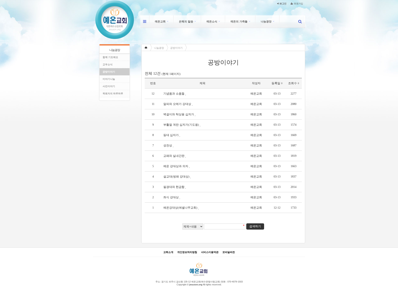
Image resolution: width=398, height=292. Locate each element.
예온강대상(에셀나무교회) (180, 207)
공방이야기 (176, 47)
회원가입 (298, 3)
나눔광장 (266, 21)
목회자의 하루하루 (113, 93)
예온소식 (211, 21)
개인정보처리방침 (187, 252)
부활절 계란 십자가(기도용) (181, 124)
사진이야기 (109, 86)
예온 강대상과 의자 (175, 166)
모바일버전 (228, 252)
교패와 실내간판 (173, 155)
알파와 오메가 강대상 (177, 104)
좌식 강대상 (171, 197)
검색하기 (255, 226)
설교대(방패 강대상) (176, 176)
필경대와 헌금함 (173, 187)
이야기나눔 (109, 79)
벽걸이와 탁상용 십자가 (178, 114)
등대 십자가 (171, 135)
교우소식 (108, 64)
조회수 (293, 83)
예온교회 (160, 21)
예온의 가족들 (239, 21)
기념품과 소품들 (173, 93)
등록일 (276, 83)
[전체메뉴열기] (144, 21)
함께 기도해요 (110, 57)
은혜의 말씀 (186, 21)
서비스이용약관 (209, 252)
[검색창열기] (300, 21)
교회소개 (168, 252)
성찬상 (167, 145)
